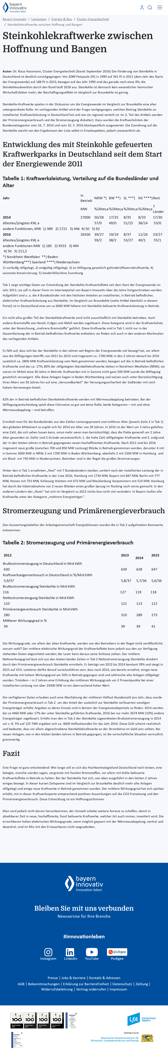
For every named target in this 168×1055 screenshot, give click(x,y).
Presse (53, 978)
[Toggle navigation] (159, 7)
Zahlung (142, 984)
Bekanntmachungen (44, 984)
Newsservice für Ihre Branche (84, 916)
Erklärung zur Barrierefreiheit (86, 984)
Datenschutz (122, 984)
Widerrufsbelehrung (57, 989)
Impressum (118, 989)
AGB (21, 984)
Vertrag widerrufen (91, 989)
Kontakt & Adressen (104, 978)
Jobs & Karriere (73, 978)
